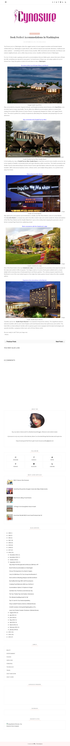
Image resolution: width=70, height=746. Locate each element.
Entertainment (11, 653)
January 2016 (13, 629)
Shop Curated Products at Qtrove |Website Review (22, 604)
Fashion (9, 657)
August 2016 (13, 612)
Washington (42, 61)
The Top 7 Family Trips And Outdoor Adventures (21, 594)
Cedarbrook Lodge (28, 268)
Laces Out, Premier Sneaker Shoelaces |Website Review (24, 610)
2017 (9, 550)
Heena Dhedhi (42, 42)
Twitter (52, 459)
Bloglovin (33, 466)
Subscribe (52, 466)
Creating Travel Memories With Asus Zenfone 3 (21, 584)
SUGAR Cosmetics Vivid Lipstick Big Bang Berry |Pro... (22, 607)
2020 (9, 542)
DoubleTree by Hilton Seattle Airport (28, 161)
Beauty (8, 650)
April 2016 (12, 622)
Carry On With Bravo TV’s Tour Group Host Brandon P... (23, 574)
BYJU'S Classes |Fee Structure (21, 480)
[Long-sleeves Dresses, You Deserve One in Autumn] (16, 726)
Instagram (15, 459)
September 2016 (14, 562)
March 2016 (13, 625)
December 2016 (14, 555)
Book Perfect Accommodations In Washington (21, 568)
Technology (10, 667)
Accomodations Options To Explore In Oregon (21, 587)
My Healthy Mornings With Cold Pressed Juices (21, 581)
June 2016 (12, 617)
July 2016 (12, 615)
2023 (9, 535)
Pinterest (15, 466)
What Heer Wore (11, 673)
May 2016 (12, 620)
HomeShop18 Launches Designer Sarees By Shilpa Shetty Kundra (31, 489)
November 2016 (14, 557)
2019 (9, 545)
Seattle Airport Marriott (22, 321)
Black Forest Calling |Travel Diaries (23, 498)
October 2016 (13, 559)
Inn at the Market (11, 217)
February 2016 (13, 627)
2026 (9, 533)
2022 (9, 538)
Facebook (34, 459)
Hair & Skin (10, 660)
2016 (9, 552)
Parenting (9, 663)
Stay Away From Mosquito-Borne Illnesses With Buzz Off (23, 564)
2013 (9, 637)
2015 (9, 632)
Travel (8, 670)
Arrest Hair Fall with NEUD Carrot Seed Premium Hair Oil (28, 515)
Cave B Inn (58, 107)
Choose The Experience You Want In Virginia (20, 571)
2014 (9, 634)
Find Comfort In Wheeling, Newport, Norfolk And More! (23, 577)
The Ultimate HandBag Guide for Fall (18, 597)
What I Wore (10, 677)
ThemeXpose (39, 743)
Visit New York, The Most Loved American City (21, 590)
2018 (9, 547)
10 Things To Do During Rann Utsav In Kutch (25, 506)
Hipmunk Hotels (34, 33)
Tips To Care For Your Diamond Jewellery (19, 600)
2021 (9, 540)
